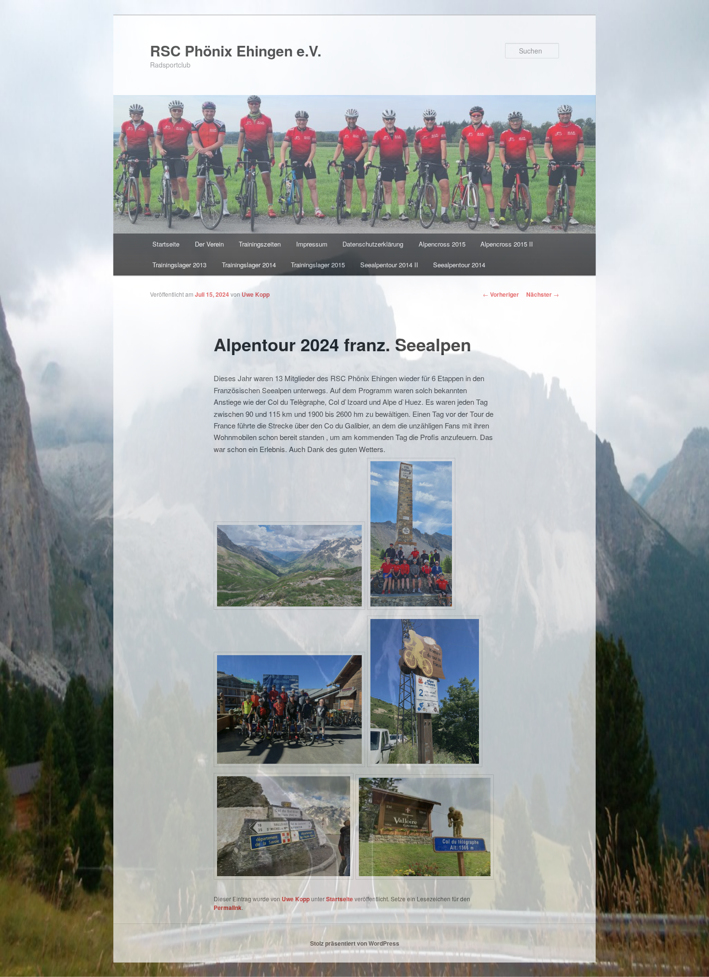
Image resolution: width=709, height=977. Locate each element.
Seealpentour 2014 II (389, 264)
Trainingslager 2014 (249, 264)
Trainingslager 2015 (318, 264)
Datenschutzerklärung (372, 243)
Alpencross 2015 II (506, 243)
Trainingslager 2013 (179, 264)
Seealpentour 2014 (459, 264)
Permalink (228, 907)
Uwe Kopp (256, 294)
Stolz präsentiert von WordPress (354, 943)
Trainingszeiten (260, 243)
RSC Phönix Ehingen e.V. (235, 50)
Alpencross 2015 (442, 243)
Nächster (542, 294)
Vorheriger (501, 294)
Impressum (311, 243)
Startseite (165, 243)
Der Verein (209, 243)
